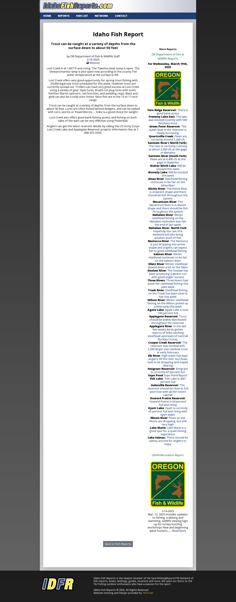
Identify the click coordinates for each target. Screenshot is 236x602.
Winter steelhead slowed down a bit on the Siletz (168, 265)
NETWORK (101, 16)
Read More (179, 531)
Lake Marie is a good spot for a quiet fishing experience (167, 431)
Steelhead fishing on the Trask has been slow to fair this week (168, 293)
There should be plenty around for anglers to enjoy (168, 441)
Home (47, 16)
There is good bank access (172, 111)
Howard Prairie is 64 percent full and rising (168, 403)
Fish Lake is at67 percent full (173, 380)
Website (94, 63)
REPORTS (63, 16)
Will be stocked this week (171, 167)
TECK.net (148, 592)
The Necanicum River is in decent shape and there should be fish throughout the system (168, 206)
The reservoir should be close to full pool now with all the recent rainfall (168, 390)
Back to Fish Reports (118, 544)
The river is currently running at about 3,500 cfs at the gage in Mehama (168, 149)
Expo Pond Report (175, 375)
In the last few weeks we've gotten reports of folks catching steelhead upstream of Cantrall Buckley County (168, 332)
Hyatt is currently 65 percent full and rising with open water (168, 411)
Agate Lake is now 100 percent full (173, 311)
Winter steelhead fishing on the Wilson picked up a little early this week (168, 303)
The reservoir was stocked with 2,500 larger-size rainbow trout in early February (168, 347)
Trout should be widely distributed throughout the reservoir (168, 320)
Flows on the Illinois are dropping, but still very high (167, 421)
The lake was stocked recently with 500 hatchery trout (168, 120)
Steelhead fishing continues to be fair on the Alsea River (169, 182)
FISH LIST (82, 16)
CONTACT (121, 16)
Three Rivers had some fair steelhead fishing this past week (168, 283)
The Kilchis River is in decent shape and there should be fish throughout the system (168, 193)
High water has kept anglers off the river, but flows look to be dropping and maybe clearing (168, 360)
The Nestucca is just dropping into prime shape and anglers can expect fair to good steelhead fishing (168, 246)
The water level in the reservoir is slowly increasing (167, 130)
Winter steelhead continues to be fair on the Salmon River (167, 257)
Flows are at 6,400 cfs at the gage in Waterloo (168, 160)
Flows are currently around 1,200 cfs (169, 137)
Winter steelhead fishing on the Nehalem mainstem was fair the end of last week (168, 220)
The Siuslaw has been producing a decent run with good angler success (168, 274)
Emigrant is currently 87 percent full (169, 370)
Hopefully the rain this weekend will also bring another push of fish (168, 234)
